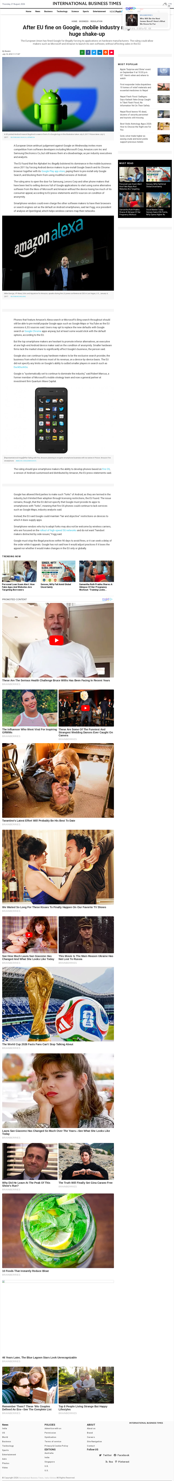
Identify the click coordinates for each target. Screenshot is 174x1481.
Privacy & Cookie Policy (56, 1446)
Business (48, 11)
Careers (91, 1437)
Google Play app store (53, 171)
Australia (49, 1453)
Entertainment (99, 11)
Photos (5, 1463)
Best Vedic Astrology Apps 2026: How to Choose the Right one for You (136, 127)
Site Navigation (94, 1441)
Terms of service (53, 1441)
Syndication (50, 1437)
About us (91, 1428)
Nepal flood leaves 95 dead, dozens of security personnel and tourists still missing (134, 114)
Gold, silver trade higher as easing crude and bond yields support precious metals (134, 139)
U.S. (47, 1470)
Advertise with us (53, 1428)
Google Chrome (33, 331)
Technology (62, 11)
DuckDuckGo (21, 367)
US (3, 1433)
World (5, 1437)
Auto (4, 1459)
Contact (91, 1446)
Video (5, 1468)
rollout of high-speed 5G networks (58, 530)
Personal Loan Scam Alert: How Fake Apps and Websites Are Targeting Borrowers (18, 587)
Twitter (107, 1455)
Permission (50, 1433)
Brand (90, 1433)
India (4, 1428)
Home (28, 11)
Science (75, 11)
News (37, 11)
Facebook (122, 1455)
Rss (110, 1461)
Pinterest (123, 1461)
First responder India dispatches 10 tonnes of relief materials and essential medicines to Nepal (135, 87)
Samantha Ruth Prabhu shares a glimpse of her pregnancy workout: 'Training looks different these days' (95, 588)
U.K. (47, 1466)
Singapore (50, 1462)
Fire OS (106, 469)
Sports (86, 11)
